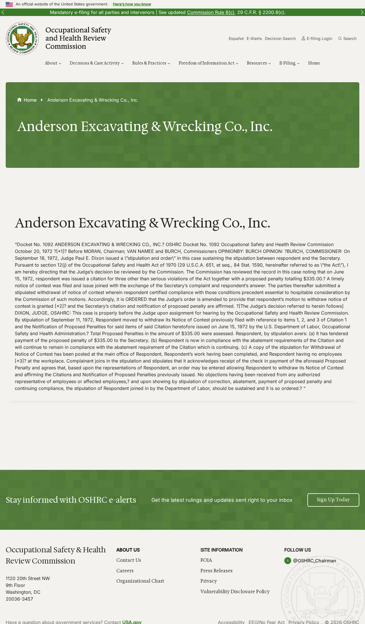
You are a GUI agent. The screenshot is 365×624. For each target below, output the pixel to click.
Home (314, 63)
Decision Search (280, 38)
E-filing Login (319, 38)
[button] (3, 12)
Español (236, 38)
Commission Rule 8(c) (165, 12)
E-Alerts (254, 38)
